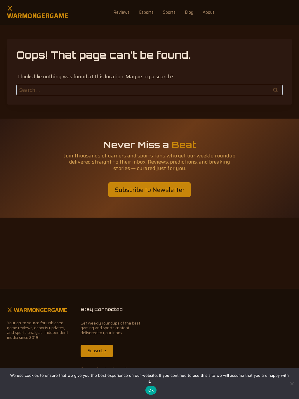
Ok (151, 390)
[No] (292, 383)
